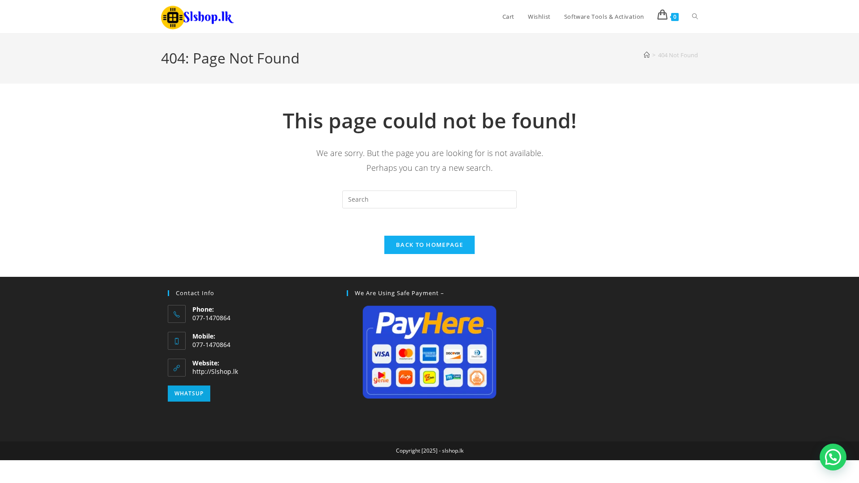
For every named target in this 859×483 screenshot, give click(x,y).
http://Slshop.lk (215, 371)
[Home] (647, 55)
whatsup (189, 393)
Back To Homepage (429, 245)
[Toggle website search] (695, 16)
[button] (833, 457)
